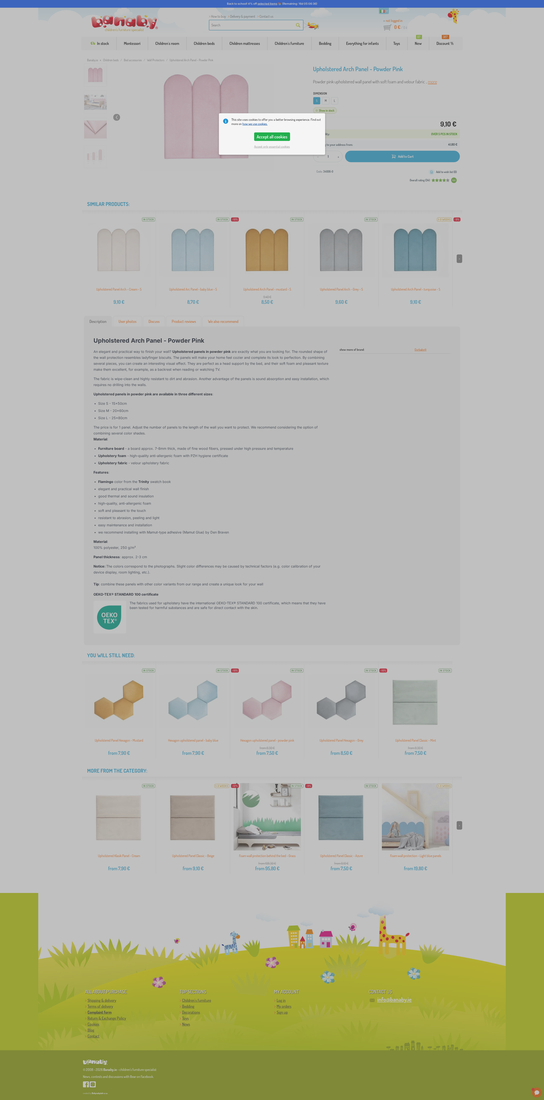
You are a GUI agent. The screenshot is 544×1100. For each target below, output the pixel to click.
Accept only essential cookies (272, 147)
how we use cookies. (255, 124)
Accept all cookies (272, 136)
